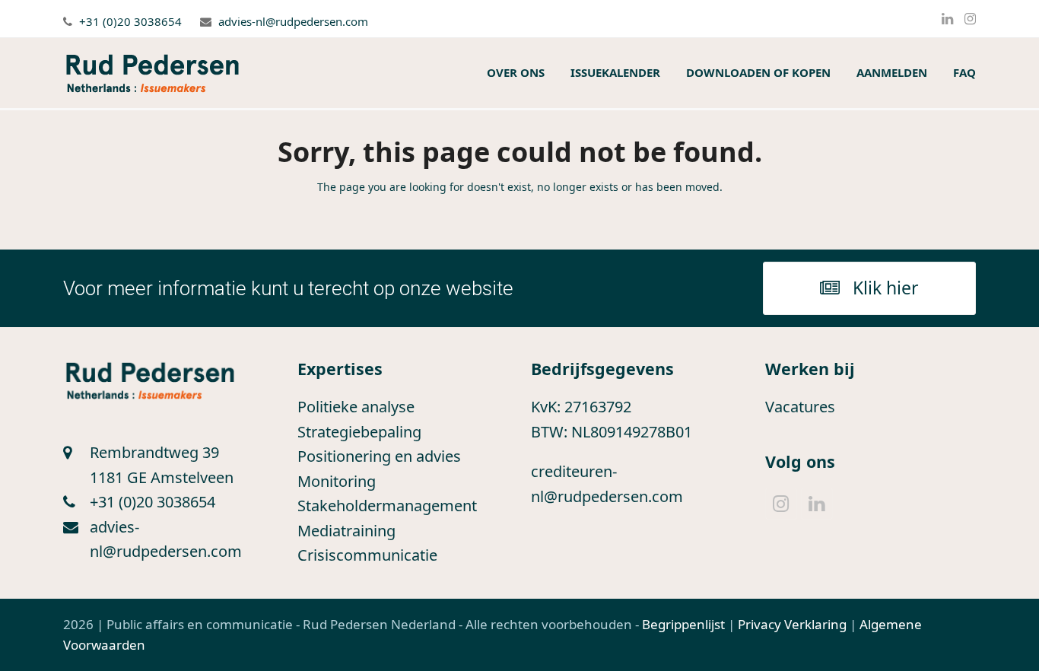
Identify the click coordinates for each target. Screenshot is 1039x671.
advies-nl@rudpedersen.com (293, 21)
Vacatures (800, 406)
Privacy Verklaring (792, 624)
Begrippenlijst (683, 624)
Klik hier (886, 287)
